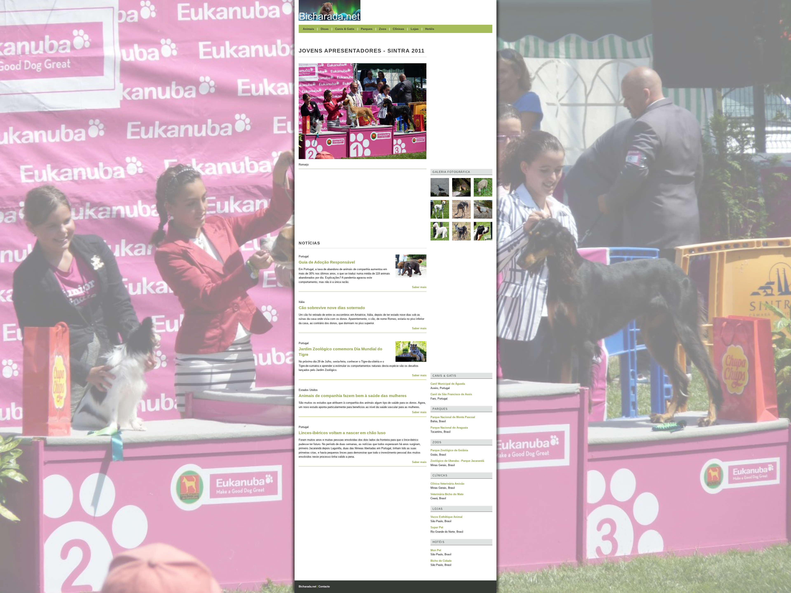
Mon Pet (436, 550)
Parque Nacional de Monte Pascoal (453, 417)
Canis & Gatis (344, 28)
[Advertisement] (428, 10)
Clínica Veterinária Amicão (447, 483)
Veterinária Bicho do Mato (447, 494)
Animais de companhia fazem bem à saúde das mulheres (353, 396)
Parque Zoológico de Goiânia (449, 450)
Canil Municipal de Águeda (448, 383)
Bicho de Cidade (441, 560)
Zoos (382, 28)
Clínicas (398, 28)
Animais (308, 28)
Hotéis (429, 28)
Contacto (324, 586)
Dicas (325, 28)
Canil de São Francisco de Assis (451, 394)
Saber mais (419, 287)
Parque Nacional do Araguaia (449, 427)
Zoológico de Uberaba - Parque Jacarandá (457, 460)
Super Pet (437, 527)
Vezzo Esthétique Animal (446, 516)
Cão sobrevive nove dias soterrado (332, 308)
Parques (366, 28)
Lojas (415, 28)
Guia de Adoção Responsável (327, 262)
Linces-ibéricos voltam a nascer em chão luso (342, 433)
